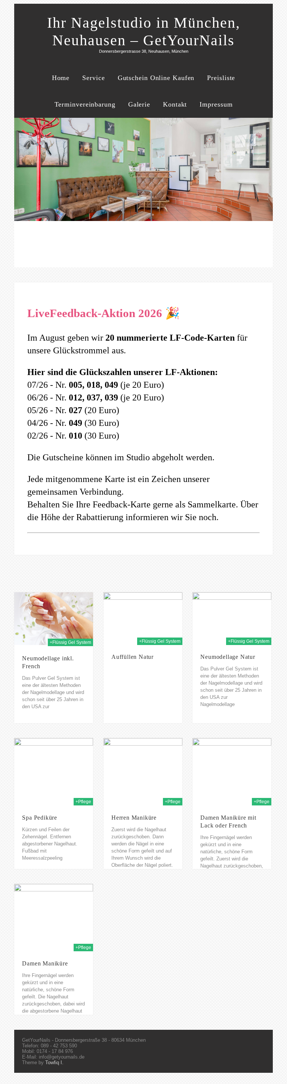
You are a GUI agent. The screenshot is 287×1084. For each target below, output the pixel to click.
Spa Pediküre (39, 817)
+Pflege (83, 801)
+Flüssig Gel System (70, 642)
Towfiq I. (54, 1062)
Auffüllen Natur (132, 657)
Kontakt (175, 104)
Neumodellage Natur (227, 657)
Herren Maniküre (134, 817)
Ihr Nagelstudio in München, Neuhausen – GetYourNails (143, 31)
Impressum (216, 104)
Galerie (139, 104)
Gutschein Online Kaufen (156, 78)
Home (61, 78)
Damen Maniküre (45, 963)
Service (93, 78)
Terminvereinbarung (85, 104)
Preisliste (221, 78)
